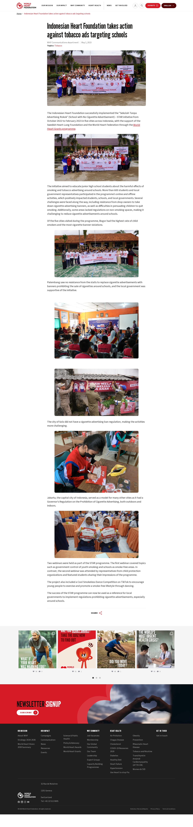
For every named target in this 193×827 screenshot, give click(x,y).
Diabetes (114, 755)
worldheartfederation (37, 633)
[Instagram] (25, 802)
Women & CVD (139, 769)
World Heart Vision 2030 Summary (26, 746)
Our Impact (61, 5)
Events (44, 752)
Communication (48, 739)
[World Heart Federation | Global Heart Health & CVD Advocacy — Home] (26, 5)
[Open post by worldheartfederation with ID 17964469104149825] (155, 649)
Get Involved (121, 5)
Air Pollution (116, 735)
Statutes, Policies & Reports (139, 809)
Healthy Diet (116, 759)
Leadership (92, 755)
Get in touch (161, 735)
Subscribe (26, 712)
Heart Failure (116, 764)
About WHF (23, 735)
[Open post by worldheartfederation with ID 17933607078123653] (77, 649)
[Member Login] (135, 5)
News (109, 5)
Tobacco (58, 45)
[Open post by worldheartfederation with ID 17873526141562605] (116, 649)
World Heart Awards (72, 747)
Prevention (138, 739)
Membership (92, 739)
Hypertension (116, 768)
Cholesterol (115, 744)
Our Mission (47, 5)
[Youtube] (28, 802)
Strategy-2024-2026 (27, 739)
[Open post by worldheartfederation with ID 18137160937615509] (37, 649)
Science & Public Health (70, 737)
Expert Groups (93, 759)
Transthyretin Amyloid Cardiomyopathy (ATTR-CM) (140, 760)
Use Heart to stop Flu (119, 772)
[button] (93, 677)
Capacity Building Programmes (95, 766)
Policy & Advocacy (71, 743)
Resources (45, 748)
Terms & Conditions (168, 809)
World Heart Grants (72, 751)
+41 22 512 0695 (51, 801)
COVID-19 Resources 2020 (119, 750)
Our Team (91, 751)
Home (19, 13)
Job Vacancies (93, 735)
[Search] (141, 5)
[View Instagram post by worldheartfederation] (53, 665)
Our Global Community (92, 746)
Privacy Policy (155, 809)
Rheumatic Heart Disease (140, 746)
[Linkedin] (22, 802)
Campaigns (46, 735)
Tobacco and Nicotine (142, 751)
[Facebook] (19, 802)
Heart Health (94, 5)
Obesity (136, 735)
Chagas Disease (117, 739)
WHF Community (78, 5)
